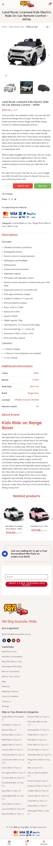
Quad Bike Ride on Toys (39, 755)
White (36, 373)
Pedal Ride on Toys (37, 735)
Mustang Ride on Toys (38, 730)
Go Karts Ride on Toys (13, 778)
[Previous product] (45, 27)
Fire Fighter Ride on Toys (13, 773)
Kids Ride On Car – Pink (39, 526)
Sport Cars (34, 386)
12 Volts (35, 380)
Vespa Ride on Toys (37, 806)
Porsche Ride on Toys (38, 750)
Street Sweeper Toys (37, 781)
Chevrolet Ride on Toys (13, 755)
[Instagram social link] (13, 640)
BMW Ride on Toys (12, 740)
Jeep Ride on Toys (11, 791)
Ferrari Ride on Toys (11, 768)
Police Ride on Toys (37, 744)
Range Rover (33, 393)
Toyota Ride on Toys (38, 796)
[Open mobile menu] (3, 4)
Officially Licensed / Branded (26, 400)
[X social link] (12, 199)
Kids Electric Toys (17, 27)
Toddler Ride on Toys (38, 791)
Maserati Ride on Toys (12, 814)
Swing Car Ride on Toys (39, 786)
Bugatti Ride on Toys (12, 744)
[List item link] (16, 634)
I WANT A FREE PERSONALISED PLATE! (26, 584)
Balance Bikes (9, 730)
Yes (37, 406)
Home (5, 27)
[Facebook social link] (9, 199)
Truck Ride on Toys (37, 801)
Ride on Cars (32, 27)
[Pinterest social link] (15, 199)
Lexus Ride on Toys (11, 804)
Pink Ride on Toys (37, 740)
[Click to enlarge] (6, 75)
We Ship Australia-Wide (19, 621)
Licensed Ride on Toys (21, 223)
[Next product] (50, 27)
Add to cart (22, 185)
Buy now (42, 185)
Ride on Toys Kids (21, 827)
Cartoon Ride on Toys (12, 750)
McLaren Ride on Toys (38, 717)
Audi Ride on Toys (11, 725)
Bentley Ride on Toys (12, 735)
